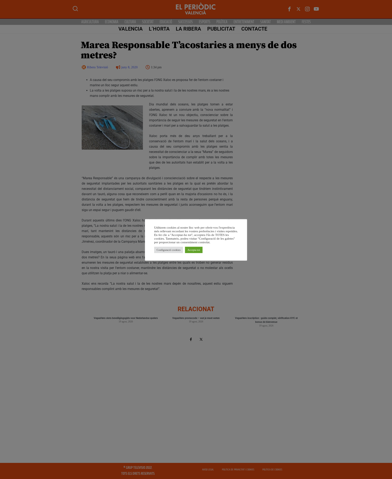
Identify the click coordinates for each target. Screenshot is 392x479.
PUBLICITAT (221, 29)
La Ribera (188, 29)
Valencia (130, 29)
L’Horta (159, 29)
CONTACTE (254, 29)
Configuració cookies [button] (168, 249)
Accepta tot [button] (193, 249)
